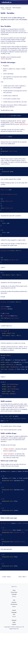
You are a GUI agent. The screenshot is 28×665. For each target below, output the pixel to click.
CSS (14, 600)
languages (14, 612)
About (14, 590)
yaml (14, 614)
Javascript (14, 602)
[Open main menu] (24, 2)
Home (2, 7)
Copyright (14, 594)
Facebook (14, 620)
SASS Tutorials (16, 7)
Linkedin (14, 624)
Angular (14, 610)
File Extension (14, 604)
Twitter (14, 622)
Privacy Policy (14, 592)
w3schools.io (6, 2)
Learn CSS (8, 7)
